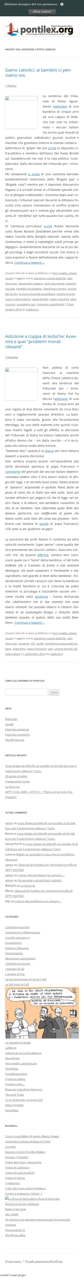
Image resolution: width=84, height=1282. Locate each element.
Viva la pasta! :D (15, 1230)
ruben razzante (59, 299)
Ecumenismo (13, 943)
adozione (61, 399)
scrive (52, 148)
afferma (42, 555)
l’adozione (60, 106)
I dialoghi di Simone (17, 964)
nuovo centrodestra (18, 299)
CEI (33, 643)
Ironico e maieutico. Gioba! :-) (23, 1193)
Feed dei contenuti (17, 729)
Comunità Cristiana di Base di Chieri (27, 1141)
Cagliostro (32, 309)
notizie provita (65, 294)
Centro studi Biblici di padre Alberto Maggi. (32, 1136)
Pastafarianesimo (16, 1074)
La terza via (12, 787)
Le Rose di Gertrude (47, 1199)
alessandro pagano (31, 283)
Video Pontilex (14, 1105)
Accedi (9, 724)
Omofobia (11, 1069)
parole (44, 524)
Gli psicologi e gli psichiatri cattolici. (40, 880)
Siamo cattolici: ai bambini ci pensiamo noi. (38, 72)
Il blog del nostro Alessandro (23, 1162)
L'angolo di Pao (15, 974)
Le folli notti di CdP (17, 984)
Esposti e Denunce (17, 948)
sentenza (41, 596)
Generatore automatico (20, 958)
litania (49, 451)
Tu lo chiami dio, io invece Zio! (24, 1100)
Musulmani (12, 1058)
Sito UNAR (11, 1214)
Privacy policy (13, 1261)
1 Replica (10, 86)
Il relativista (12, 1183)
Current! (10, 1147)
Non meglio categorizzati (21, 1063)
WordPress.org (14, 740)
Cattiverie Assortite (17, 927)
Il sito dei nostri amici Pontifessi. (25, 1188)
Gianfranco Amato (55, 289)
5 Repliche (11, 357)
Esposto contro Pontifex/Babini (25, 1152)
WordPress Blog (15, 1235)
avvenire (24, 643)
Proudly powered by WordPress (44, 1261)
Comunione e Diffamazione (22, 932)
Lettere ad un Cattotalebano (23, 1053)
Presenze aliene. (15, 1079)
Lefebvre (10, 1048)
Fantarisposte (14, 953)
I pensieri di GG (14, 969)
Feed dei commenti (17, 735)
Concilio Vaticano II (17, 938)
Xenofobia (11, 1110)
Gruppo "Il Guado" (17, 1157)
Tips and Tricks (14, 1095)
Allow (42, 11)
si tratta (34, 174)
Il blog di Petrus (15, 1178)
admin (9, 823)
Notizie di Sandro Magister (22, 1204)
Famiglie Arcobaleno (29, 289)
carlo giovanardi (54, 283)
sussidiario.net (26, 304)
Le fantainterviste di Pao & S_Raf (25, 979)
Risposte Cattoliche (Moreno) (23, 1089)
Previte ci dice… (15, 1084)
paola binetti (40, 299)
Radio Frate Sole (15, 1209)
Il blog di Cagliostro (17, 1167)
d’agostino (19, 649)
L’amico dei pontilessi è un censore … (41, 875)
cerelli (40, 643)
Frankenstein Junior (17, 781)
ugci (50, 649)
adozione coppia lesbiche (50, 278)
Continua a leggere (29, 262)
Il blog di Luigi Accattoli (19, 1173)
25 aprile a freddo (16, 776)
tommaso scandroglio (50, 304)
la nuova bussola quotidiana (37, 294)
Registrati (11, 719)
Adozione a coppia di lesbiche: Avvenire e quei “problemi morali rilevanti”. (41, 341)
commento (12, 472)
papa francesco (37, 649)
